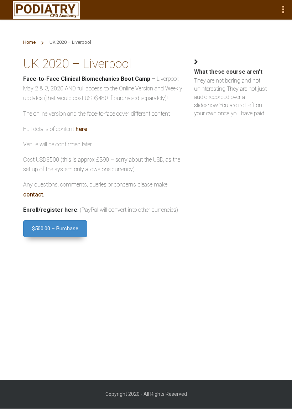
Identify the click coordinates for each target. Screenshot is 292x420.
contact (33, 194)
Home (29, 42)
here (81, 129)
